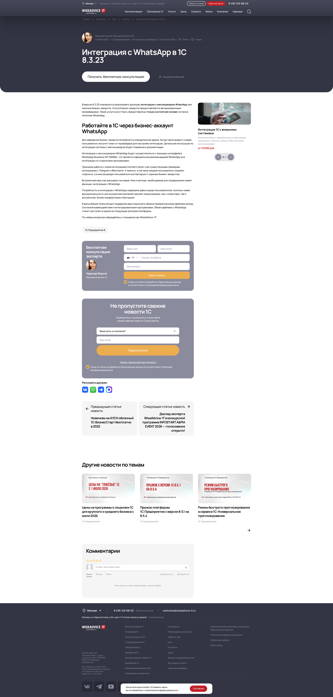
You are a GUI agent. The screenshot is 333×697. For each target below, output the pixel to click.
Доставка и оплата (177, 663)
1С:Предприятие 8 (95, 230)
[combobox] (132, 257)
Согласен (198, 688)
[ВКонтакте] (87, 686)
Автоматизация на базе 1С (138, 657)
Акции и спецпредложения (181, 657)
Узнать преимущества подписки (138, 362)
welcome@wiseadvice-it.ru (179, 610)
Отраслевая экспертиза (137, 673)
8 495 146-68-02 (124, 610)
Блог (114, 19)
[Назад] (218, 157)
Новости (126, 19)
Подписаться (138, 350)
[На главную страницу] (93, 628)
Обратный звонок (144, 610)
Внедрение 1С (132, 663)
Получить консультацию (116, 76)
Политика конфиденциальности (226, 634)
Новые (89, 574)
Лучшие (99, 574)
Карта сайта (216, 645)
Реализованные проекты (180, 631)
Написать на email (196, 3)
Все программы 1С (134, 626)
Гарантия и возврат (177, 668)
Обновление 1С (132, 647)
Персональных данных (169, 282)
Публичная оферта (219, 640)
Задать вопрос (156, 275)
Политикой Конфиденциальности (162, 285)
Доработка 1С (132, 652)
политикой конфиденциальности (161, 690)
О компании (101, 19)
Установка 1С (132, 631)
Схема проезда (156, 617)
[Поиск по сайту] (249, 12)
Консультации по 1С (135, 637)
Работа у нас (174, 637)
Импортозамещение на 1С (138, 668)
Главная (86, 19)
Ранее (108, 574)
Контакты (172, 647)
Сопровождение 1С (135, 642)
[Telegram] (99, 686)
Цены (170, 652)
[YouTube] (111, 686)
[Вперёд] (231, 157)
